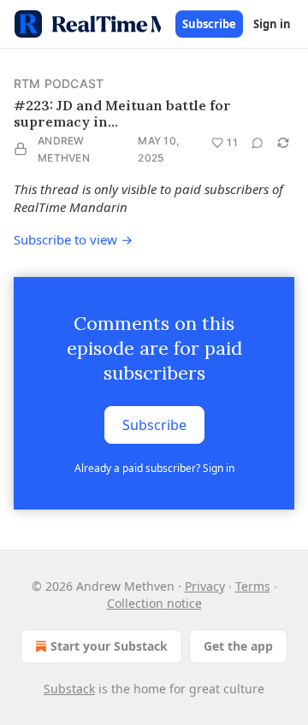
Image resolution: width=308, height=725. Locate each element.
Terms (252, 586)
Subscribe (209, 24)
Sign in (272, 24)
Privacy (205, 586)
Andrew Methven (64, 149)
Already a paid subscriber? (154, 468)
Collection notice (154, 603)
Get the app (238, 646)
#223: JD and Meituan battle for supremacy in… (122, 113)
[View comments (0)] (257, 143)
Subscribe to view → (73, 239)
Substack (69, 689)
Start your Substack (109, 646)
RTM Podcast (59, 83)
